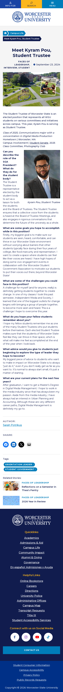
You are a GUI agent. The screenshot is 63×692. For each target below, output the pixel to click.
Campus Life (16, 33)
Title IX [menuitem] (31, 615)
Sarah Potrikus (12, 425)
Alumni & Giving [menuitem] (31, 557)
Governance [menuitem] (31, 562)
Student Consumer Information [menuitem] (31, 665)
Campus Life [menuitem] (31, 547)
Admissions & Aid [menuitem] (31, 542)
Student (24, 68)
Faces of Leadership (35, 483)
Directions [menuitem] (31, 590)
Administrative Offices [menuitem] (31, 600)
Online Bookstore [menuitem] (31, 581)
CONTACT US (31, 650)
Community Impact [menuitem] (31, 552)
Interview (10, 68)
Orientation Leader (18, 464)
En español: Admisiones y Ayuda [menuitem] (31, 567)
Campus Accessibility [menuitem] (31, 670)
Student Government (19, 469)
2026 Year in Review (34, 501)
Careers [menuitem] (31, 586)
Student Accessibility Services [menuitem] (31, 620)
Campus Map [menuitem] (31, 605)
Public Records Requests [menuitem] (31, 679)
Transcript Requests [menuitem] (31, 610)
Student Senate (39, 142)
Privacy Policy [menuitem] (31, 675)
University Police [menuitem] (31, 595)
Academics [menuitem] (31, 537)
